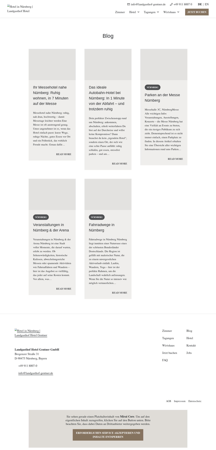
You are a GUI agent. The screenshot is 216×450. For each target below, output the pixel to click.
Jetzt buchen (196, 12)
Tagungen (149, 12)
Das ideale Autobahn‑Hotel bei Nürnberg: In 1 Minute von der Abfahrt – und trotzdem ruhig (107, 98)
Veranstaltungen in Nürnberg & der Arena (51, 227)
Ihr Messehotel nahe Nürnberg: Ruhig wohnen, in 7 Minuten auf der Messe (50, 95)
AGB (168, 401)
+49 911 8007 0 (183, 4)
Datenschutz (194, 401)
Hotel (132, 12)
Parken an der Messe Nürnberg (162, 97)
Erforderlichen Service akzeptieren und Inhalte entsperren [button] (108, 435)
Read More (63, 154)
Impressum (179, 401)
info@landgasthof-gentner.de (148, 4)
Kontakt (191, 345)
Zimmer (120, 12)
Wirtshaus (169, 12)
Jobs (189, 353)
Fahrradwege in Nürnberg (101, 227)
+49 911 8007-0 (27, 366)
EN (207, 4)
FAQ (165, 360)
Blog (189, 331)
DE (200, 4)
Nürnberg (152, 87)
